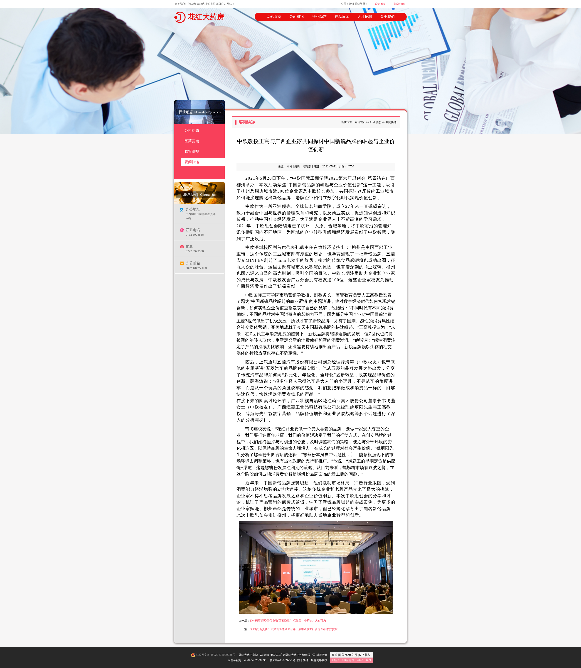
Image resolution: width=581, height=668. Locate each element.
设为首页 (380, 3)
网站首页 (274, 17)
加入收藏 (399, 3)
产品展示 (342, 17)
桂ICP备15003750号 (282, 660)
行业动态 (319, 17)
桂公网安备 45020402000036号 (215, 654)
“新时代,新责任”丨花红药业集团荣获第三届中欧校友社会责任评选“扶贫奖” (294, 629)
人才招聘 (364, 17)
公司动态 (192, 130)
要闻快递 (192, 162)
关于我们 (387, 17)
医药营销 (192, 141)
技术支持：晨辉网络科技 (312, 660)
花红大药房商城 (248, 654)
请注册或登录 (357, 3)
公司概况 (296, 17)
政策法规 (192, 151)
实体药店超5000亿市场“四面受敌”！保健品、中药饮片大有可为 (288, 620)
